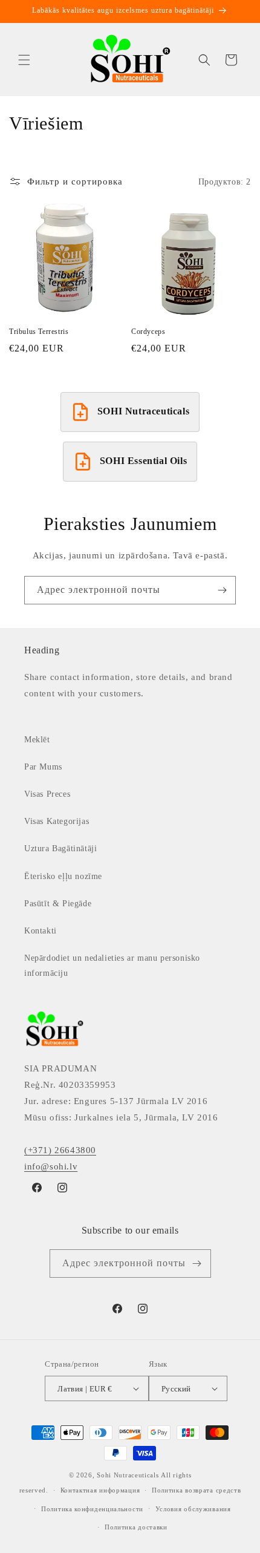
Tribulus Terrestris (38, 331)
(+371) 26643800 (60, 1150)
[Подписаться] (222, 590)
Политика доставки (136, 1527)
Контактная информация (100, 1490)
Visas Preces (47, 794)
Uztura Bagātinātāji (60, 848)
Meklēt (37, 739)
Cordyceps (148, 331)
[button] (24, 60)
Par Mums (43, 766)
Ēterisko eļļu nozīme (63, 876)
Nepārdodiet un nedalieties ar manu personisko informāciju (112, 965)
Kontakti (40, 930)
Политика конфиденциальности (92, 1508)
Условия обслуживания (193, 1508)
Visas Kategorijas (56, 821)
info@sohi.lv (50, 1166)
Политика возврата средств (196, 1490)
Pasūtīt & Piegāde (57, 903)
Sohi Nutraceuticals (127, 1475)
